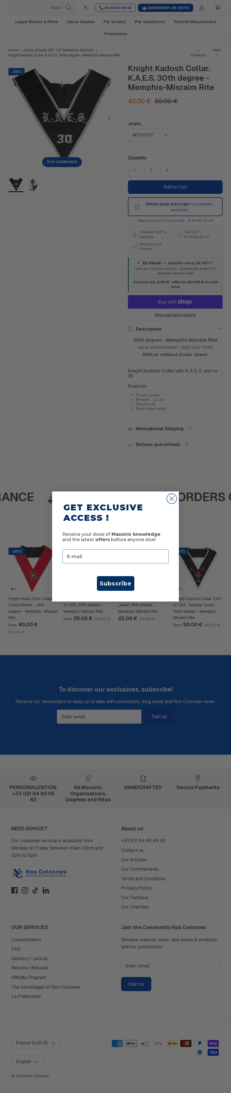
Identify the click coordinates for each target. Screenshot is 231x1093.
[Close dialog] (172, 499)
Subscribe (116, 583)
